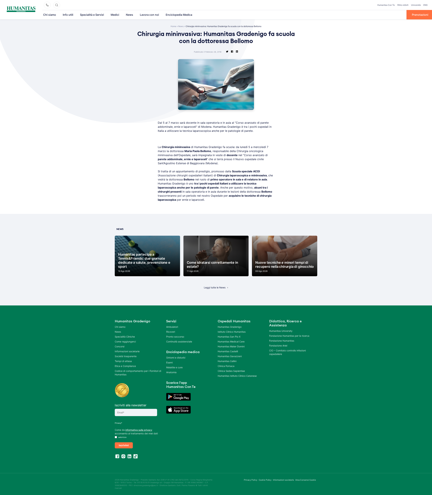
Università (416, 5)
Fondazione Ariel (278, 345)
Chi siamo (49, 14)
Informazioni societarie (127, 351)
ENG (425, 5)
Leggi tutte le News (214, 287)
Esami (169, 362)
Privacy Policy (250, 480)
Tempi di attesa (123, 361)
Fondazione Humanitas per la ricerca (289, 335)
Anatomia (171, 372)
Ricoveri (170, 331)
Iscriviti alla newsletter (130, 405)
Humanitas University (280, 330)
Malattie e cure (174, 367)
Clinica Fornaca (226, 366)
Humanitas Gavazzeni (230, 356)
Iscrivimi (124, 445)
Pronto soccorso (175, 336)
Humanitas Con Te (386, 5)
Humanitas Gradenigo (229, 326)
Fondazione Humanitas (281, 340)
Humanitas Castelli (228, 351)
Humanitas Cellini (227, 361)
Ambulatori (172, 326)
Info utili (68, 14)
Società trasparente (126, 356)
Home (173, 26)
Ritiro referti (402, 5)
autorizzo (122, 437)
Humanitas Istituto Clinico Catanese (237, 375)
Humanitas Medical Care (231, 341)
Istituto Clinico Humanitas (232, 331)
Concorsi (119, 346)
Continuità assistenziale (179, 341)
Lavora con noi (149, 14)
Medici (115, 14)
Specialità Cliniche (125, 336)
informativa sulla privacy (138, 429)
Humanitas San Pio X (229, 336)
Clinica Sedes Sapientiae (231, 370)
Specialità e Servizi (92, 14)
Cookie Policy (265, 480)
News (129, 14)
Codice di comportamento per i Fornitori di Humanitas (138, 372)
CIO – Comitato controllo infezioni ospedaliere (287, 352)
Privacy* (118, 423)
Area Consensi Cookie (305, 480)
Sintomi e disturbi (175, 357)
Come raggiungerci (125, 341)
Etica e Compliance (125, 366)
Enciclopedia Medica (179, 14)
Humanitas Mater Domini (231, 346)
